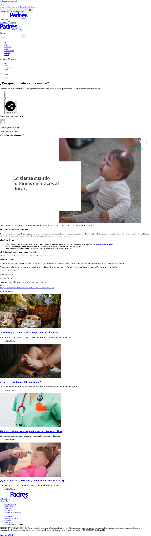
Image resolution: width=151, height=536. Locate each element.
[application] (75, 180)
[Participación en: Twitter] (5, 95)
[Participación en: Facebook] (5, 93)
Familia (7, 53)
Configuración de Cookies (13, 524)
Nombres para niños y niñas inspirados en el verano (29, 332)
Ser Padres (8, 509)
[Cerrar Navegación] (20, 30)
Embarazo (7, 47)
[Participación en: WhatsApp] (5, 97)
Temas (6, 55)
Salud (6, 45)
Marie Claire (8, 507)
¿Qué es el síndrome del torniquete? (20, 381)
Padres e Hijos (15, 128)
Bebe (6, 49)
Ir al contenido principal (8, 1)
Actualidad (8, 41)
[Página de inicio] (1, 74)
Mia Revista (8, 511)
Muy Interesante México (12, 513)
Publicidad (8, 522)
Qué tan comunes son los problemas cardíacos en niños (31, 431)
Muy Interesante (10, 505)
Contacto (7, 520)
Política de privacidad (11, 518)
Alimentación (9, 51)
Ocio (6, 43)
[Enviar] (23, 36)
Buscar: (2, 33)
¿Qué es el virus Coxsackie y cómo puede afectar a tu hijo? (33, 480)
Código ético (8, 516)
